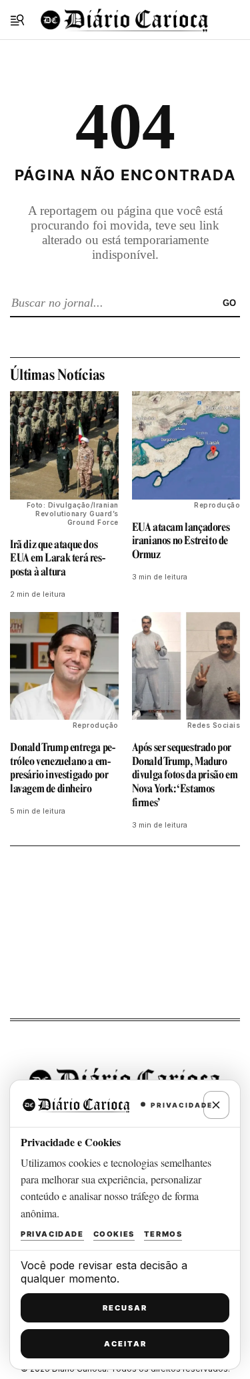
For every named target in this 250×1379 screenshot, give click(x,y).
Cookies (114, 1234)
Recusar (125, 1307)
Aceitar (125, 1343)
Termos (163, 1234)
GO (229, 303)
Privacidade (52, 1234)
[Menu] (17, 20)
